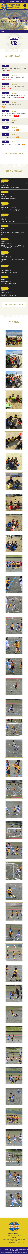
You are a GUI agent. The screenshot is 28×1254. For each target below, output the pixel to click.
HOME (2, 31)
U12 (7, 31)
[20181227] (14, 338)
